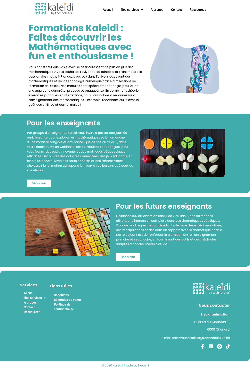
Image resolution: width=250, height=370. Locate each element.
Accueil (108, 10)
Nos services (130, 10)
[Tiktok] (228, 346)
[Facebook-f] (202, 346)
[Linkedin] (211, 346)
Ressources (198, 10)
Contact (176, 10)
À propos (157, 10)
